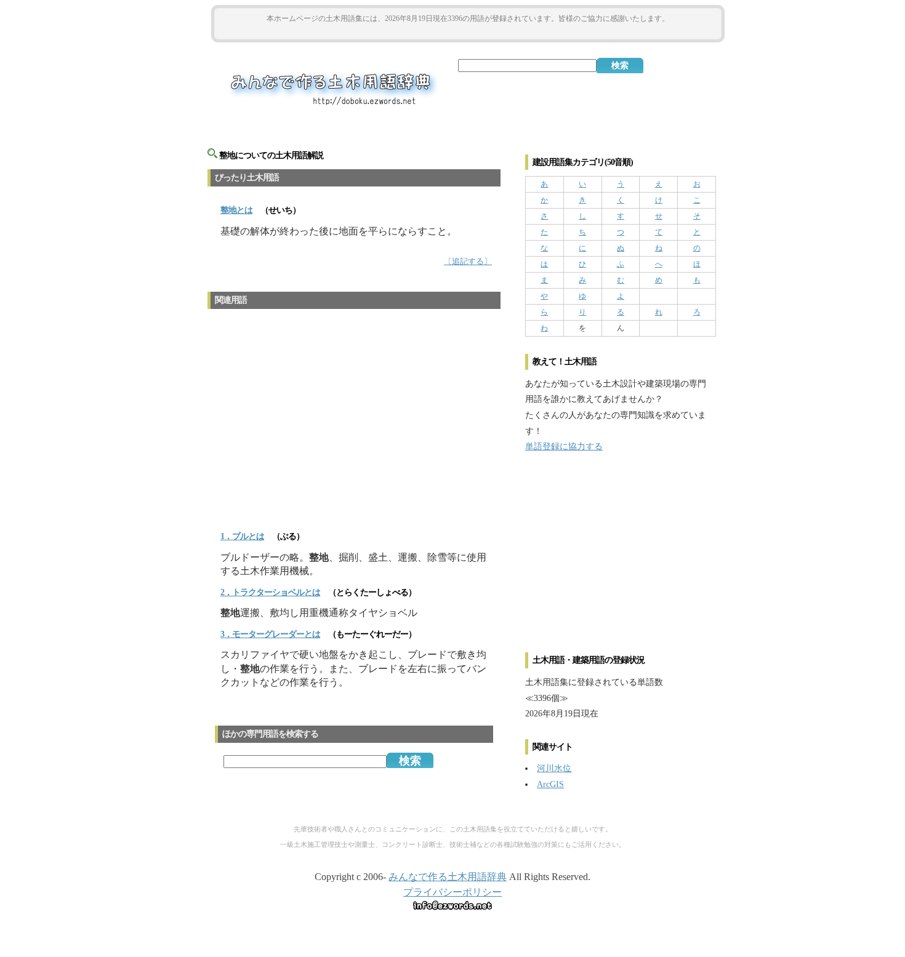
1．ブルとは (242, 536)
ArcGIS (550, 784)
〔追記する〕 (468, 261)
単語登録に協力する (564, 446)
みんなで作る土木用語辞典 (447, 876)
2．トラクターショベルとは (270, 592)
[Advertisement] (468, 31)
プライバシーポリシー (452, 892)
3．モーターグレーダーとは (270, 634)
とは (236, 210)
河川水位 (554, 768)
